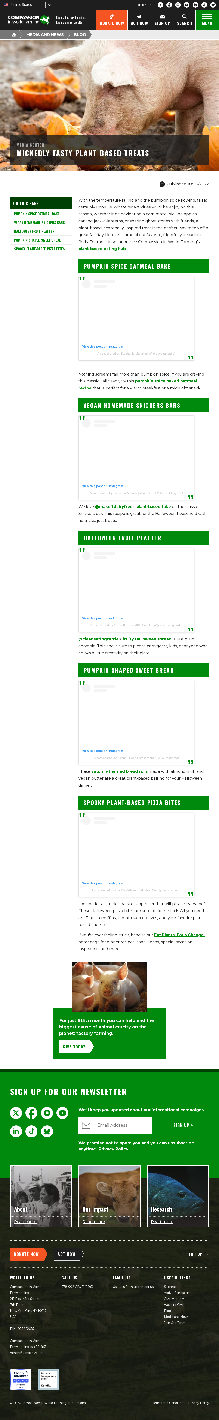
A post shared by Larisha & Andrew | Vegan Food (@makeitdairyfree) (136, 493)
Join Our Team (175, 1323)
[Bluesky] (213, 5)
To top (195, 1254)
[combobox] (11, 5)
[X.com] (160, 5)
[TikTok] (204, 5)
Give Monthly (174, 1299)
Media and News (45, 34)
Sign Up (181, 1125)
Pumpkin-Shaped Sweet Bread (37, 240)
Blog (80, 34)
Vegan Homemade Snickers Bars (39, 222)
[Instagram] (178, 5)
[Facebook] (169, 5)
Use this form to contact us (133, 1287)
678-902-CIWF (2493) (77, 1287)
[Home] (14, 34)
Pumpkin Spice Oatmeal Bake (36, 213)
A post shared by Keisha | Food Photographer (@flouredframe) (136, 757)
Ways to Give (174, 1305)
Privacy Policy (198, 1403)
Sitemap (170, 1287)
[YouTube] (186, 5)
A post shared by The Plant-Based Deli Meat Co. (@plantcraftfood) (136, 890)
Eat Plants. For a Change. (179, 935)
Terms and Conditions (169, 1403)
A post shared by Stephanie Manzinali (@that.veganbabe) (136, 353)
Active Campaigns (177, 1293)
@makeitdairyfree (114, 506)
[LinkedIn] (195, 5)
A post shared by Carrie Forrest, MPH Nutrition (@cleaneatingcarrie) (136, 625)
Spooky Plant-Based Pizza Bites (39, 249)
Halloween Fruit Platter (34, 231)
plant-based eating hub (102, 248)
